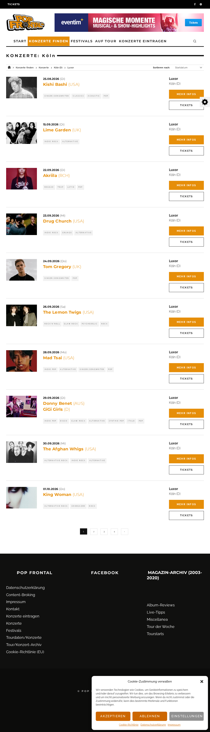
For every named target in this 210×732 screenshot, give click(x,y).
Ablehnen (150, 716)
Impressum (174, 724)
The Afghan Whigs (69, 448)
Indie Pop (50, 369)
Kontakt (12, 609)
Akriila (56, 175)
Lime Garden (62, 129)
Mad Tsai (58, 357)
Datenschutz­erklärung (153, 724)
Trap (61, 187)
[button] (202, 681)
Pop (106, 96)
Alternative (70, 141)
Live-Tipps (156, 612)
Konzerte (14, 623)
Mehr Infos (186, 94)
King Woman (63, 494)
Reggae (49, 187)
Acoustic (94, 96)
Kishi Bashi (61, 84)
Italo (131, 421)
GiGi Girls (56, 409)
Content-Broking (20, 595)
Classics (78, 96)
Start (20, 41)
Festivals (81, 41)
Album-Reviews (161, 605)
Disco (63, 421)
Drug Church (63, 221)
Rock (104, 324)
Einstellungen (187, 716)
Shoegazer (78, 506)
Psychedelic (89, 324)
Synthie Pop (116, 421)
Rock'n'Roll (52, 324)
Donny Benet (63, 403)
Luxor (173, 79)
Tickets (14, 4)
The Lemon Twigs (68, 312)
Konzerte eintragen (143, 41)
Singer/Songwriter (57, 96)
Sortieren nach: (161, 67)
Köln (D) (174, 84)
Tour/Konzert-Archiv (24, 645)
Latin (70, 187)
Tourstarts (155, 634)
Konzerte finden (48, 41)
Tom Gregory (62, 266)
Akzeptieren (113, 716)
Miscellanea (157, 619)
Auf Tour (105, 41)
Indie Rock (51, 141)
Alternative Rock (56, 460)
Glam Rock (71, 324)
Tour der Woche (161, 626)
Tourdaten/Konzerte (24, 637)
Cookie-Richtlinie (128, 724)
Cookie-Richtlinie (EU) (25, 652)
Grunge (67, 232)
